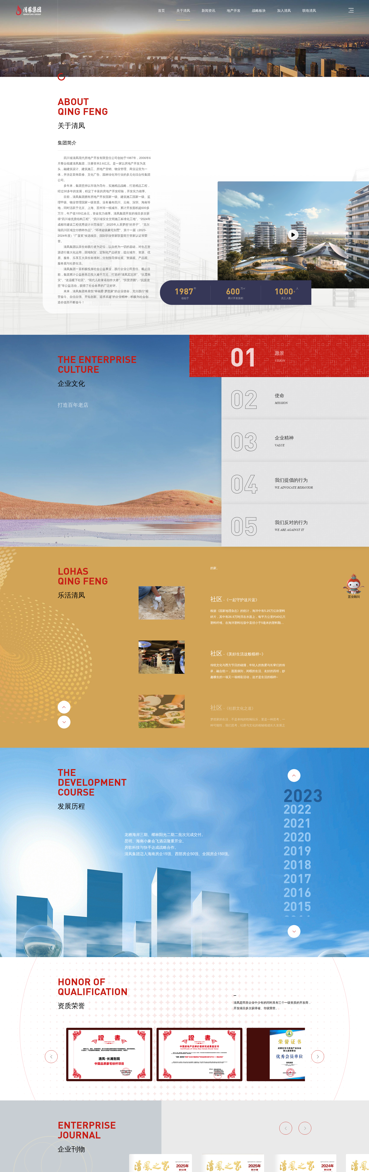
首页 (151, 10)
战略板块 (254, 10)
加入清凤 (281, 10)
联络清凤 (308, 10)
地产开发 (227, 10)
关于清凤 (174, 10)
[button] (66, 696)
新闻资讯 (200, 10)
